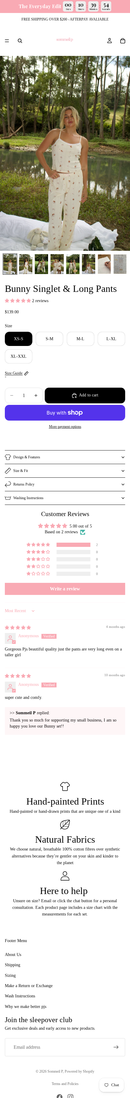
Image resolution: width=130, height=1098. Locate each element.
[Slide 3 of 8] (41, 264)
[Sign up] (116, 1047)
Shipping (12, 965)
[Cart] (122, 40)
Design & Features (26, 457)
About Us (13, 954)
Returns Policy (23, 484)
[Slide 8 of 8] (120, 264)
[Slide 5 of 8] (73, 264)
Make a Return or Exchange (29, 985)
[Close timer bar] (124, 4)
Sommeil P (55, 1071)
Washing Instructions (28, 498)
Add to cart (88, 395)
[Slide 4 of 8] (57, 264)
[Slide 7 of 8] (104, 264)
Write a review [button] (65, 588)
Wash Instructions (20, 996)
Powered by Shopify (79, 1071)
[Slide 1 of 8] (10, 264)
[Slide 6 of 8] (88, 264)
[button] (18, 301)
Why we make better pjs (25, 1006)
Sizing (10, 975)
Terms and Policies (65, 1084)
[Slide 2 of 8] (25, 264)
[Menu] (7, 41)
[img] (18, 627)
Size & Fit (20, 471)
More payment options (65, 427)
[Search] (20, 40)
